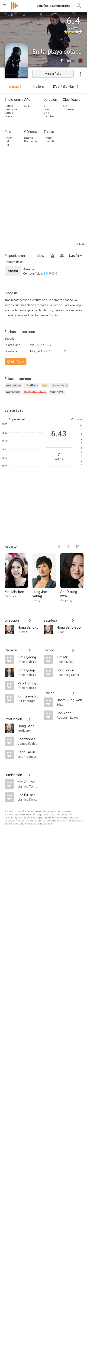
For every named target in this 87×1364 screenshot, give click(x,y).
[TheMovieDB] (60, 388)
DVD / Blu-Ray (66, 86)
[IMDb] (45, 388)
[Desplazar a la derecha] (68, 546)
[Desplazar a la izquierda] (59, 546)
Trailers (38, 86)
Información (14, 86)
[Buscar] (78, 5)
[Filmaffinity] (32, 388)
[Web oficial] (14, 388)
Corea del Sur (9, 141)
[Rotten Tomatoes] (36, 395)
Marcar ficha (53, 73)
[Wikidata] (57, 395)
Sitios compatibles (41, 255)
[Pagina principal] (14, 8)
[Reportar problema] (52, 255)
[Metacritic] (14, 395)
